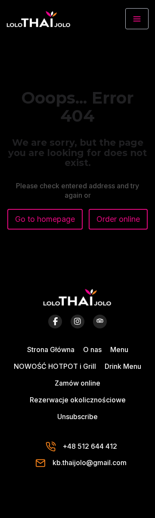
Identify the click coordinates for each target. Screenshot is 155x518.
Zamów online (77, 383)
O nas (92, 349)
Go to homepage (45, 219)
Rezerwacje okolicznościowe (78, 399)
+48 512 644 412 (89, 446)
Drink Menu (123, 366)
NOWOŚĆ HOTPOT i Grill (55, 366)
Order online (118, 219)
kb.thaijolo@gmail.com (90, 462)
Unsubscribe (77, 416)
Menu (119, 349)
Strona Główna (50, 349)
